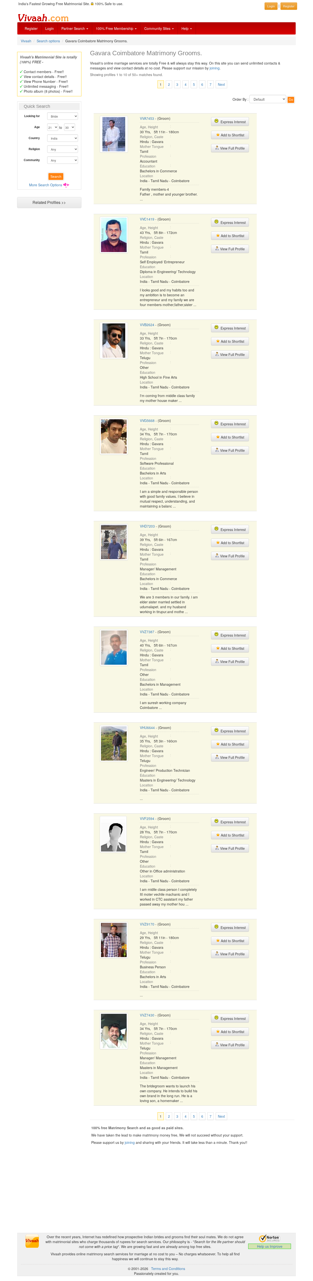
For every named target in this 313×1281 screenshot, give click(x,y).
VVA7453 (147, 118)
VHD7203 (147, 526)
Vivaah (26, 40)
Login (49, 28)
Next (221, 84)
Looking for (32, 116)
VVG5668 (147, 420)
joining (215, 68)
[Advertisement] (49, 304)
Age (37, 127)
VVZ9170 (147, 924)
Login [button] (271, 6)
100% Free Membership (115, 28)
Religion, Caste (151, 136)
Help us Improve (269, 1246)
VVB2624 (147, 324)
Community (32, 160)
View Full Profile (232, 148)
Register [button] (288, 6)
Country (34, 138)
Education (147, 166)
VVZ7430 (147, 1015)
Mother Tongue (152, 146)
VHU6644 (147, 727)
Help (185, 28)
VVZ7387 (147, 631)
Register (31, 28)
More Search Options (45, 184)
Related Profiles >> (49, 202)
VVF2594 (147, 818)
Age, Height (149, 126)
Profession (148, 156)
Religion (34, 149)
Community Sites (157, 28)
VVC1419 (147, 219)
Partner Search (73, 28)
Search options (48, 40)
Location (146, 175)
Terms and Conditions (168, 1268)
